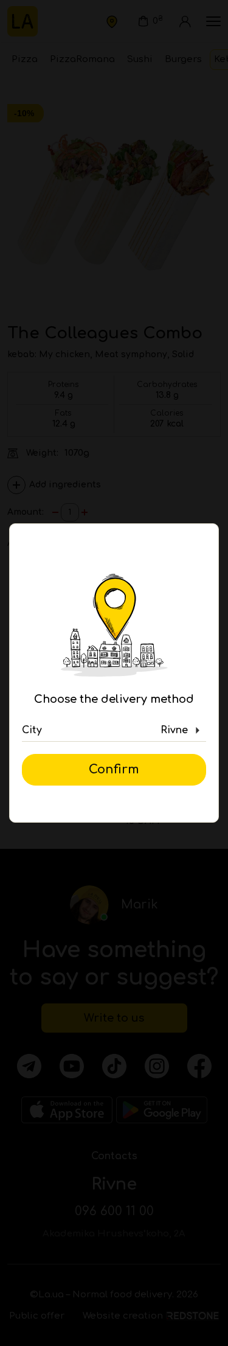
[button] (114, 731)
